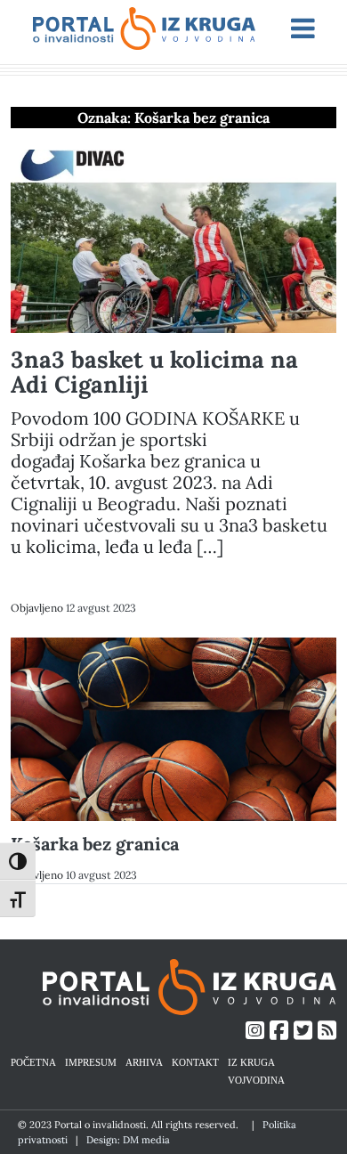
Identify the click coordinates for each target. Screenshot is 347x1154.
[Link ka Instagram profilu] (255, 1030)
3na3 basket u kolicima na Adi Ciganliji (154, 372)
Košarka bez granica (95, 844)
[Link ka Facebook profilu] (279, 1030)
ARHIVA (144, 1062)
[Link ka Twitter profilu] (303, 1030)
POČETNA (33, 1062)
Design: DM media (128, 1140)
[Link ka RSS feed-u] (327, 1030)
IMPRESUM (91, 1062)
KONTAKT (195, 1062)
